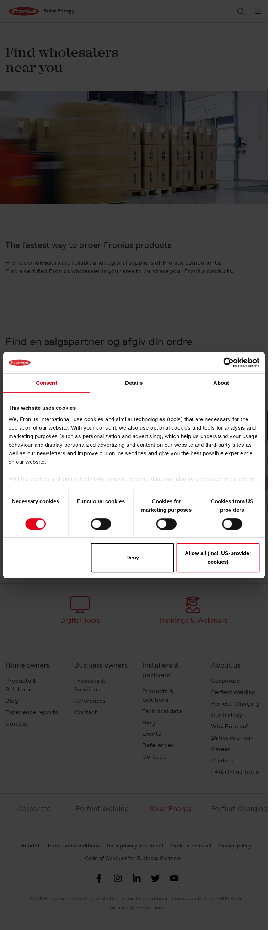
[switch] (101, 524)
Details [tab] (134, 383)
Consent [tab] (46, 383)
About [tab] (221, 383)
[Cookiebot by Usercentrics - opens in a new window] (228, 362)
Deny (132, 557)
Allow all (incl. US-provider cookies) (218, 557)
